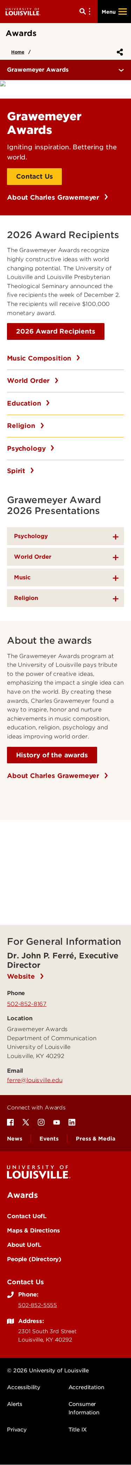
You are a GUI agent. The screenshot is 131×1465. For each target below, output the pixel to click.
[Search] (86, 11)
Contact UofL (27, 1216)
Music (22, 577)
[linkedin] (71, 1122)
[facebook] (10, 1122)
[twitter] (25, 1122)
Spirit (17, 470)
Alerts (14, 1404)
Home (17, 52)
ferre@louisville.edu (35, 1080)
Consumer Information (84, 1408)
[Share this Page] (118, 52)
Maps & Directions (33, 1230)
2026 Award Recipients (55, 331)
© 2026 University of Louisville (48, 1370)
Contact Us (34, 176)
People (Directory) (34, 1259)
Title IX (77, 1430)
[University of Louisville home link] (23, 11)
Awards (22, 1195)
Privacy (17, 1430)
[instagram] (41, 1122)
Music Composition (40, 358)
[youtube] (56, 1122)
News (14, 1139)
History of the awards (52, 755)
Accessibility (23, 1387)
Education (25, 403)
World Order (29, 380)
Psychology (27, 448)
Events (48, 1139)
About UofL (24, 1244)
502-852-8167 (26, 1003)
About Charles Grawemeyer (54, 197)
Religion (22, 425)
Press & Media (95, 1139)
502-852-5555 (37, 1305)
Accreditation (86, 1387)
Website (22, 976)
